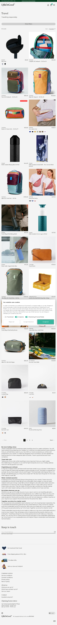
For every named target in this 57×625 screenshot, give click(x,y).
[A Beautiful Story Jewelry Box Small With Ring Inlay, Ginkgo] (42, 282)
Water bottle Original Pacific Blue (9, 266)
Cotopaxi (31, 59)
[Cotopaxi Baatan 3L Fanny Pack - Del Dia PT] (14, 113)
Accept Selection (29, 322)
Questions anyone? (7, 597)
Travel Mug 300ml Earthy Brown (9, 330)
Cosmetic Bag (4, 394)
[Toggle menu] (54, 4)
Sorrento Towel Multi (34, 362)
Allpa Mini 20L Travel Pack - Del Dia (10, 298)
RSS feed (31, 616)
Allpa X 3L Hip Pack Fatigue (8, 362)
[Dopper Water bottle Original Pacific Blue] (14, 250)
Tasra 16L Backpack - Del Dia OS (9, 97)
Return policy (5, 581)
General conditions (7, 577)
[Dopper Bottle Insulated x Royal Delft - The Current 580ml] (42, 148)
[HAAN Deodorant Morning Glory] (42, 413)
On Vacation (32, 360)
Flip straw (3, 61)
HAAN (30, 428)
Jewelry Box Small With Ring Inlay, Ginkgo (39, 298)
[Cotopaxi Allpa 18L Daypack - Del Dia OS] (42, 81)
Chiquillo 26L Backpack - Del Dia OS (37, 61)
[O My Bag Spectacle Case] (14, 413)
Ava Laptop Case (33, 129)
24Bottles (31, 328)
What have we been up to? (9, 589)
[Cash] (54, 621)
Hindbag (31, 127)
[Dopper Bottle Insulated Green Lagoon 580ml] (42, 218)
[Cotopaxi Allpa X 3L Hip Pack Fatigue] (14, 346)
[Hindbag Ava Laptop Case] (42, 113)
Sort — (47, 28)
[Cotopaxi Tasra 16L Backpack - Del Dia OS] (14, 81)
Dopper (3, 59)
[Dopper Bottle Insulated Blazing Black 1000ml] (14, 148)
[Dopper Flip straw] (14, 45)
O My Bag (31, 264)
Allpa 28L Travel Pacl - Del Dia (8, 198)
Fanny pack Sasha (33, 198)
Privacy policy (5, 579)
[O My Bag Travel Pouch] (42, 250)
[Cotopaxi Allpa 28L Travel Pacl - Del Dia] (14, 182)
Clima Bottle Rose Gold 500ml (36, 330)
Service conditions (6, 575)
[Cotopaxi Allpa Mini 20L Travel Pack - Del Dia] (14, 282)
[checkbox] (8, 317)
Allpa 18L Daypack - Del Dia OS (36, 97)
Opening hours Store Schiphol (28, 0)
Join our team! (5, 591)
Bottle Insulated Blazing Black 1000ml (10, 164)
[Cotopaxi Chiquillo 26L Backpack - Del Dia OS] (42, 45)
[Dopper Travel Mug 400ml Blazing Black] (14, 218)
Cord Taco (31, 394)
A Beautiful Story (33, 296)
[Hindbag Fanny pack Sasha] (42, 182)
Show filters (28, 24)
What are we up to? (7, 587)
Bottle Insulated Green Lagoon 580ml (38, 234)
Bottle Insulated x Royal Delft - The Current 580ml (41, 164)
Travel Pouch (32, 266)
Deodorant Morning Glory (35, 429)
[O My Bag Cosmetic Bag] (14, 378)
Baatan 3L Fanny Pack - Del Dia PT (9, 129)
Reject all (11, 322)
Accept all (46, 322)
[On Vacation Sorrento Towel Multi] (42, 346)
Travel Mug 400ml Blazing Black (9, 234)
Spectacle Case (5, 429)
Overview (50, 302)
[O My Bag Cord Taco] (42, 378)
